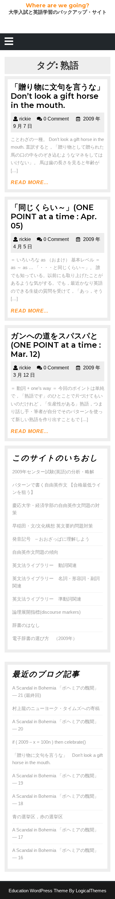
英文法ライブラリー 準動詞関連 (46, 598)
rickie (25, 118)
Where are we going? (57, 5)
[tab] (9, 41)
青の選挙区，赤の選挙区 (37, 816)
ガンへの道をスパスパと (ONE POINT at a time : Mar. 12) (58, 345)
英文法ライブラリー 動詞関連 (44, 565)
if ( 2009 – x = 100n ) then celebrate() (49, 742)
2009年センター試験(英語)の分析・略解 (53, 471)
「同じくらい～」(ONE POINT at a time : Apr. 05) (54, 216)
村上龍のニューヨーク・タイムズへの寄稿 (56, 708)
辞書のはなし (26, 625)
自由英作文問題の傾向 (35, 552)
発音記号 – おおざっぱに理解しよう (51, 539)
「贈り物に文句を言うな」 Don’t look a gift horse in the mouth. (61, 96)
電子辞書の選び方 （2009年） (44, 638)
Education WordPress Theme (38, 890)
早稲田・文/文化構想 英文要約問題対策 (52, 525)
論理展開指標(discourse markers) (46, 612)
